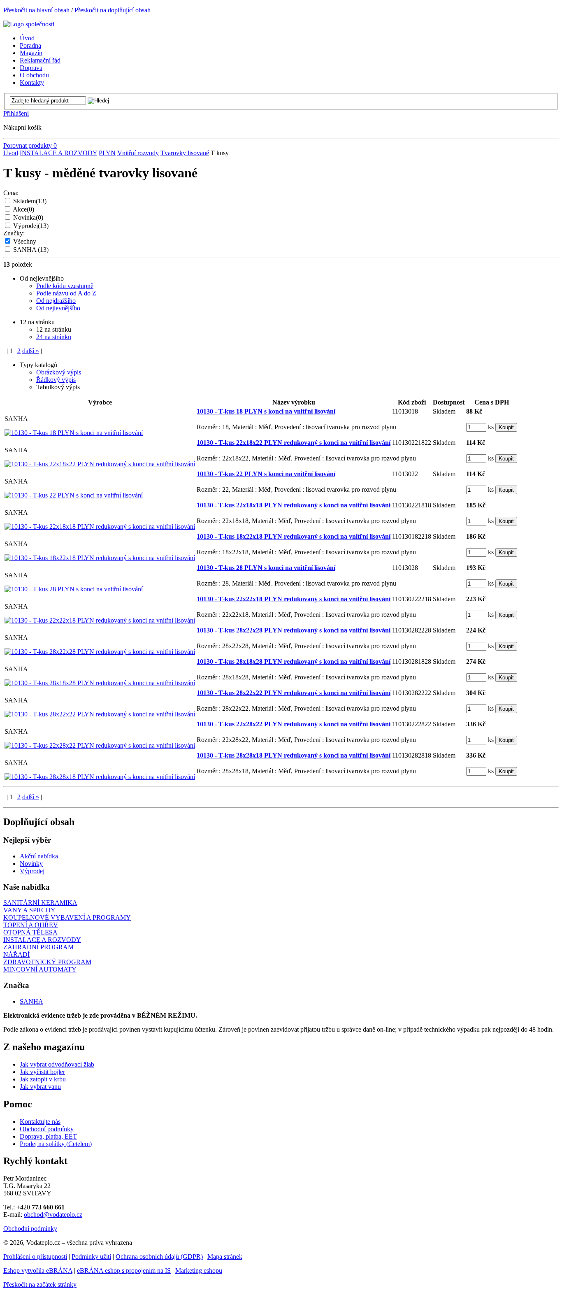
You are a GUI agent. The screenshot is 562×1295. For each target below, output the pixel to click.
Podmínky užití (91, 1256)
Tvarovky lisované (184, 152)
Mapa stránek (224, 1256)
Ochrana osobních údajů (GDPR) (159, 1256)
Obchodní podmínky (47, 1128)
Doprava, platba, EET (48, 1136)
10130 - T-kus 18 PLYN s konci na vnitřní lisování (266, 411)
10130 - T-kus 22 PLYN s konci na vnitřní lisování (266, 473)
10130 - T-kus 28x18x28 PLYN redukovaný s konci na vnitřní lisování (293, 661)
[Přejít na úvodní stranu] (28, 24)
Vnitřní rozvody (138, 152)
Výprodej (31, 225)
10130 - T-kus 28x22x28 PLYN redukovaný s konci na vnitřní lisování (293, 630)
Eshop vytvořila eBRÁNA (37, 1270)
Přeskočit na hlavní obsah (36, 10)
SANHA (31, 249)
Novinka (28, 217)
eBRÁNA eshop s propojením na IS (124, 1270)
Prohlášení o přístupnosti (35, 1256)
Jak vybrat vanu (40, 1086)
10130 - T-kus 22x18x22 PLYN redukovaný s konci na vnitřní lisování (293, 442)
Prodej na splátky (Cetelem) (56, 1143)
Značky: (14, 233)
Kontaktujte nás (40, 1121)
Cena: (11, 192)
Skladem (29, 201)
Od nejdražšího (56, 300)
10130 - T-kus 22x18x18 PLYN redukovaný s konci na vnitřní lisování (293, 505)
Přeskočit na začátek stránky (40, 1284)
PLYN (107, 152)
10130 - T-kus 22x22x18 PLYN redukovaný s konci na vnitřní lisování (293, 598)
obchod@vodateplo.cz (53, 1214)
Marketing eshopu (198, 1270)
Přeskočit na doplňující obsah (112, 10)
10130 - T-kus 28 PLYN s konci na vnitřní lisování (266, 567)
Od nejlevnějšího (58, 308)
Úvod (10, 152)
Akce (23, 209)
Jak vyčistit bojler (42, 1071)
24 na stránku (53, 336)
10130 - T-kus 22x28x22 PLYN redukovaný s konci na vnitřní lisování (293, 724)
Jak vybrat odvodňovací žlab (57, 1064)
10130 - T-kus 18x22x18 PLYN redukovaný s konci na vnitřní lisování (293, 536)
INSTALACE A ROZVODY (58, 152)
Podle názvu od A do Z (66, 293)
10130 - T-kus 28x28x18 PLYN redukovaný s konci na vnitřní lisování (293, 755)
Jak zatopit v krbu (43, 1079)
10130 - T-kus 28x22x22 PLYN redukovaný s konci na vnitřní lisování (293, 692)
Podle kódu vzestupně (64, 285)
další (30, 350)
